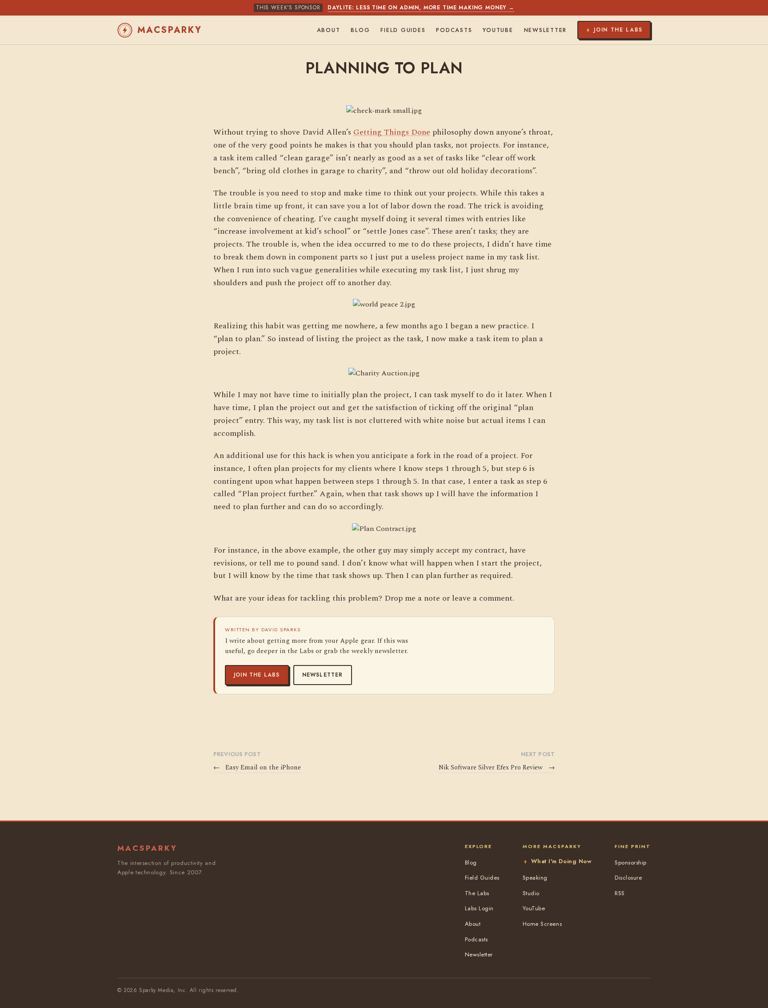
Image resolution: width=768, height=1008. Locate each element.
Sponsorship (631, 862)
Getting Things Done (391, 132)
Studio (531, 893)
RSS (620, 893)
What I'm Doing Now (561, 861)
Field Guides (402, 30)
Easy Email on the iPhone (257, 768)
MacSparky (169, 30)
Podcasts (454, 30)
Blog (360, 30)
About (328, 30)
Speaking (535, 877)
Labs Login (479, 908)
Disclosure (628, 877)
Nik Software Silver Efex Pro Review (497, 768)
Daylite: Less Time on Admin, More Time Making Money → (421, 8)
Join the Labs (257, 675)
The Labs (477, 893)
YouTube (498, 30)
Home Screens (542, 924)
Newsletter (322, 675)
